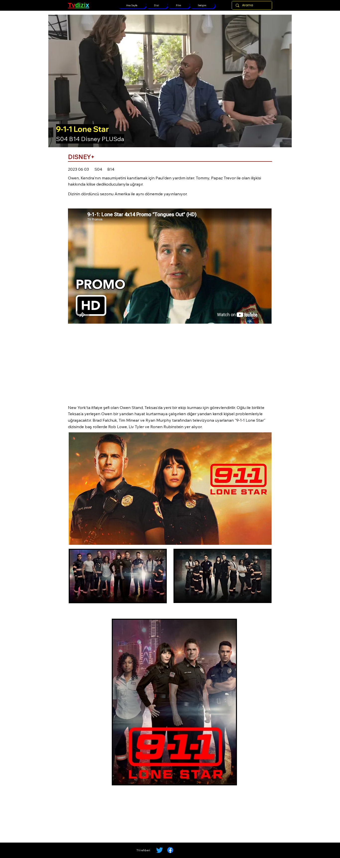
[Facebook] (170, 850)
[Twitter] (160, 850)
